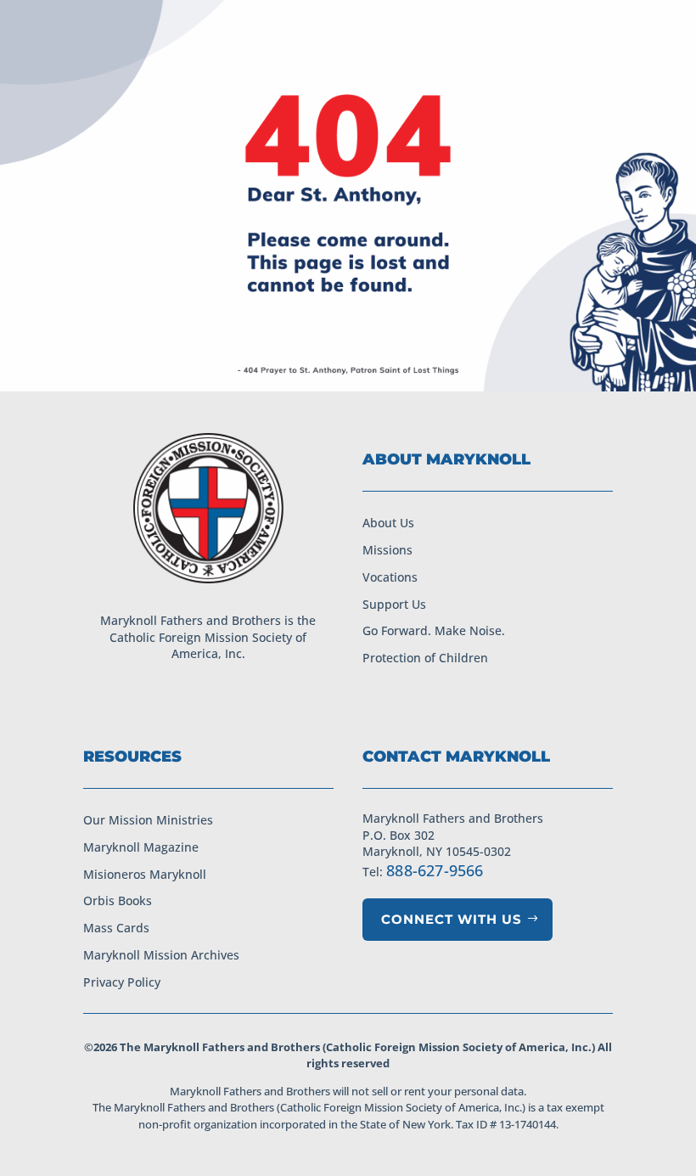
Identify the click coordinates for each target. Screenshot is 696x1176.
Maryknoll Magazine (141, 847)
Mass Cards (116, 928)
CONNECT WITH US (451, 919)
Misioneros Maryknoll (144, 874)
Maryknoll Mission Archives (161, 955)
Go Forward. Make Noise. (433, 630)
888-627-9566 (434, 870)
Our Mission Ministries (148, 820)
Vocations (390, 577)
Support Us (394, 604)
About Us (388, 523)
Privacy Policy (121, 982)
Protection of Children (425, 658)
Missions (387, 550)
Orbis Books (117, 900)
